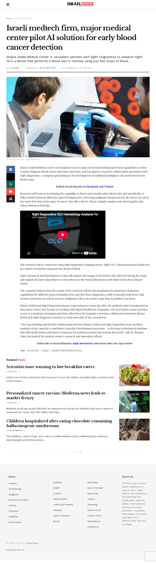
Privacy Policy (94, 515)
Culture (12, 505)
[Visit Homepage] (80, 5)
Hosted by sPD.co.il (15, 550)
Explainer (13, 516)
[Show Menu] (7, 4)
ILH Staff (14, 68)
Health (56, 488)
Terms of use (94, 510)
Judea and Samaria (63, 504)
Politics (91, 499)
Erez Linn (13, 371)
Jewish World (60, 499)
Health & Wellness (23, 18)
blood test (33, 350)
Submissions (93, 521)
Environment (15, 522)
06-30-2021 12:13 (47, 68)
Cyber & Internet (61, 515)
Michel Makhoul (15, 430)
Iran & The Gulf (95, 488)
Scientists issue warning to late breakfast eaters (50, 367)
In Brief (56, 493)
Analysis (13, 483)
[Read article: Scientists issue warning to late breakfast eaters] (134, 375)
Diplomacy (93, 482)
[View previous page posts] (75, 451)
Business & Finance (18, 500)
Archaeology (15, 489)
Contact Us (93, 527)
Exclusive (13, 511)
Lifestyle (57, 510)
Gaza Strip (92, 493)
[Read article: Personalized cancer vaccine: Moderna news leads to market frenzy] (134, 402)
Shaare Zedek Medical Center (67, 350)
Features (57, 482)
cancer (45, 350)
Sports (56, 521)
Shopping (92, 504)
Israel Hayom (33, 543)
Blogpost (13, 494)
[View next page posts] (81, 451)
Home (9, 18)
